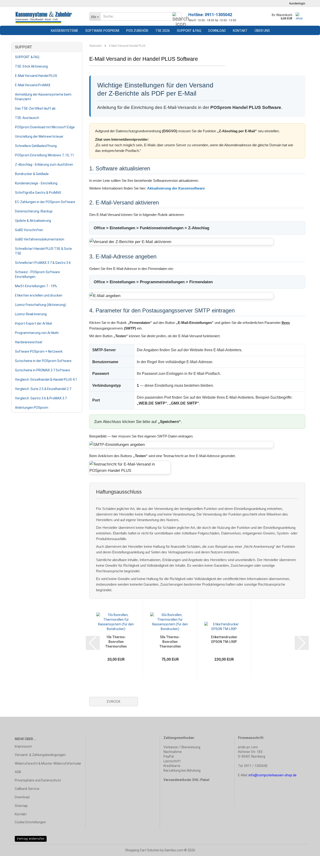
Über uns (262, 30)
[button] (93, 643)
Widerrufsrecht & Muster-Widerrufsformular (48, 763)
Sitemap (21, 806)
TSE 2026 (162, 30)
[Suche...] (176, 16)
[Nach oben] (307, 849)
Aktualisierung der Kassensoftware (176, 188)
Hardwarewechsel (28, 342)
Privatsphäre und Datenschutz (38, 780)
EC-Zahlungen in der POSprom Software (45, 202)
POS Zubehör (137, 30)
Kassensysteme (64, 30)
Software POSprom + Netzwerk (39, 351)
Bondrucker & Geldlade (32, 174)
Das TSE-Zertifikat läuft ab (35, 108)
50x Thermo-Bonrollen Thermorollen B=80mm (170, 642)
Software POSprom (102, 30)
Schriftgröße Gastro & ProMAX (38, 192)
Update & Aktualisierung (33, 220)
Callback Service (27, 789)
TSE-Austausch (27, 118)
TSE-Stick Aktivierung (31, 66)
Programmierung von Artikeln (37, 333)
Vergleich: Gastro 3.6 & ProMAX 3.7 (41, 398)
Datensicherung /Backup (33, 211)
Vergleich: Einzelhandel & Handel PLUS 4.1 (46, 379)
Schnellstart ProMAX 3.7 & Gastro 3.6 (43, 263)
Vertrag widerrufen (31, 838)
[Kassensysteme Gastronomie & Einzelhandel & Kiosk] (48, 16)
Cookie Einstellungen (30, 822)
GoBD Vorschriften (29, 230)
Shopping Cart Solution (142, 850)
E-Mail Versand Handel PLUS (36, 76)
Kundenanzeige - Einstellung (36, 183)
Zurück (113, 701)
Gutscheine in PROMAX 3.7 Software (42, 370)
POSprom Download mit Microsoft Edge (45, 127)
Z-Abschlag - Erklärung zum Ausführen (44, 164)
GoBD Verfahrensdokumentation (39, 239)
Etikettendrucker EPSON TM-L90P (224, 639)
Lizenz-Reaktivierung (31, 314)
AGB (18, 772)
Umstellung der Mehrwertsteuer (39, 136)
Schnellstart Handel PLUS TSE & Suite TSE (43, 251)
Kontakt (240, 30)
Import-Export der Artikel (33, 323)
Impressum (23, 746)
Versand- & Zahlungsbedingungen (40, 755)
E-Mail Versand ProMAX (32, 85)
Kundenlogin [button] (296, 3)
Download (217, 30)
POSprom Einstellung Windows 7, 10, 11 (44, 155)
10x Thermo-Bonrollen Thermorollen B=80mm (116, 642)
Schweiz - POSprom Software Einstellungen (37, 274)
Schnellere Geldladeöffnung (36, 146)
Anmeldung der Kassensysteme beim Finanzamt (43, 97)
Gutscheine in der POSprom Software (43, 361)
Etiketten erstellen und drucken (38, 295)
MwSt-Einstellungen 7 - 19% (36, 286)
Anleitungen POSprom (31, 407)
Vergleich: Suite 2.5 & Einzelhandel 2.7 (43, 389)
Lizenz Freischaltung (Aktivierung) (40, 305)
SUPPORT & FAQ (189, 30)
